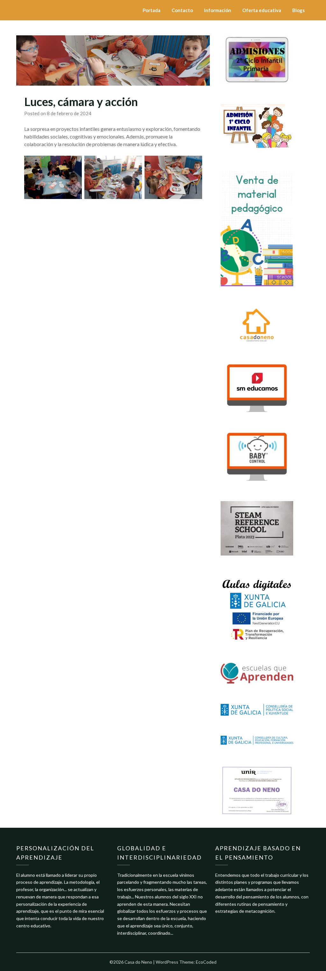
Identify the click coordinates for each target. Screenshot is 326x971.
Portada (151, 10)
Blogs (298, 10)
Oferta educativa (261, 10)
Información (217, 10)
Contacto (182, 10)
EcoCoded (206, 962)
